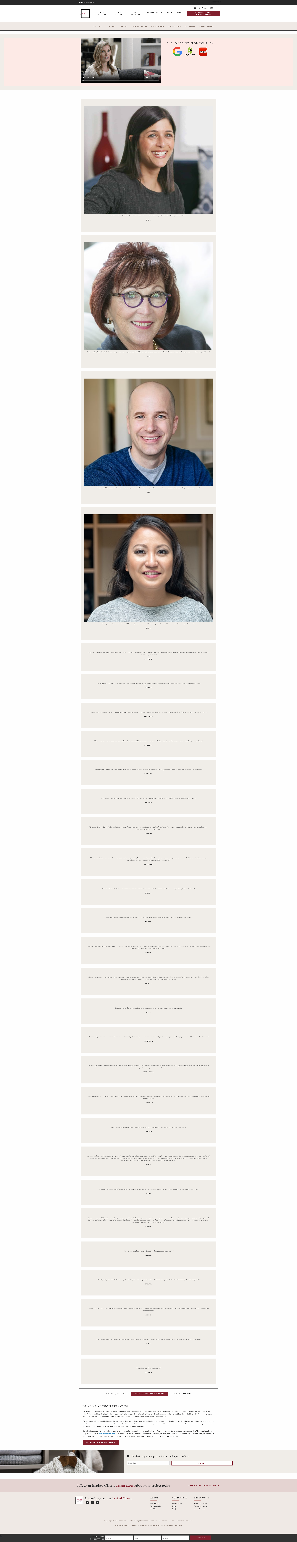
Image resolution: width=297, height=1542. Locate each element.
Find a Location (200, 1503)
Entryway (190, 26)
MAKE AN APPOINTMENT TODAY (150, 1394)
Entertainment (207, 26)
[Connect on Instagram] (92, 1502)
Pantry (123, 26)
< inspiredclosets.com (86, 2)
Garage (112, 26)
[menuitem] (102, 13)
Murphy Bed (174, 26)
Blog (169, 12)
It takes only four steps (108, 1434)
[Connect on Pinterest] (97, 1502)
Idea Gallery (102, 13)
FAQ (179, 12)
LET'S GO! (201, 1538)
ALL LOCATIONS (215, 2)
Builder (153, 1509)
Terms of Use (155, 1525)
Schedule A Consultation (100, 1442)
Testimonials (154, 12)
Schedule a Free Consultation (203, 1485)
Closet (96, 26)
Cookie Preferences (138, 1525)
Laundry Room (139, 26)
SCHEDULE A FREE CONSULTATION (203, 13)
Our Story (118, 13)
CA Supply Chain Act (173, 1525)
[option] (121, 60)
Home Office (157, 26)
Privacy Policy (121, 1525)
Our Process (135, 13)
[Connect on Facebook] (87, 1502)
